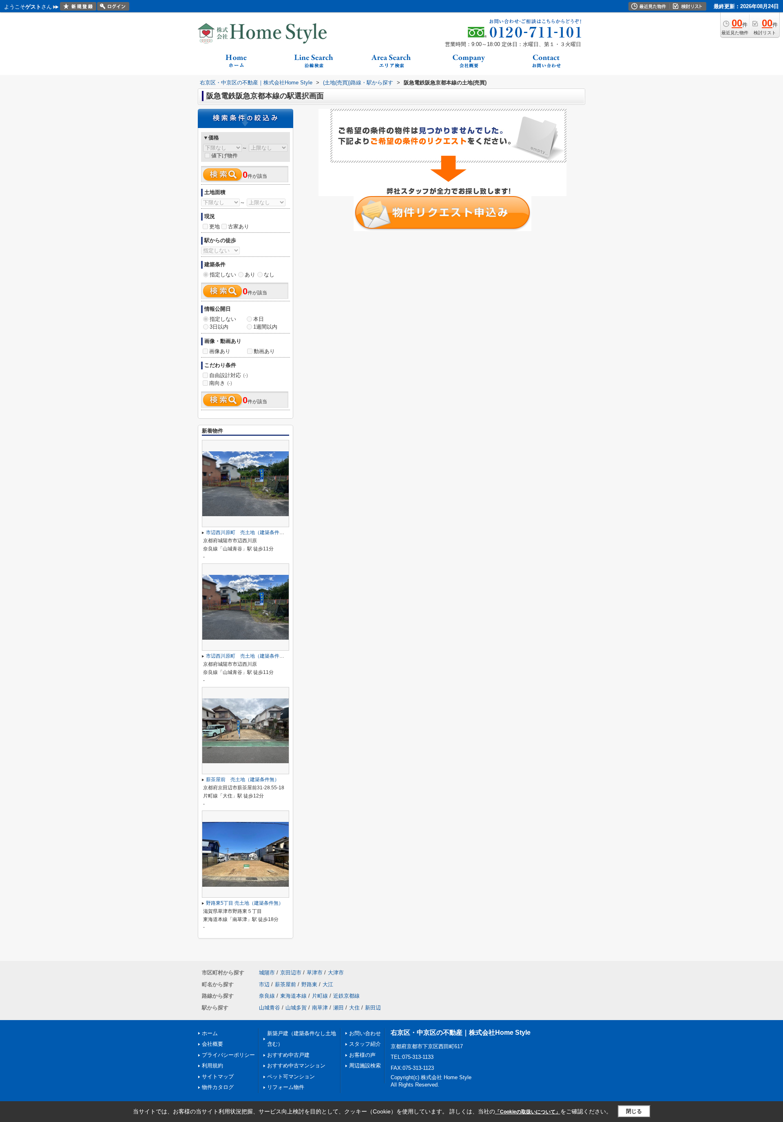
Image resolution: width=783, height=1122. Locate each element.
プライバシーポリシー (228, 1055)
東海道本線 (293, 996)
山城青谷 (269, 1008)
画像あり (219, 351)
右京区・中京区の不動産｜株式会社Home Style (461, 1032)
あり (250, 275)
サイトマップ (218, 1076)
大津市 (336, 973)
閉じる (634, 1111)
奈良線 (267, 996)
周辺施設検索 (365, 1065)
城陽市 (267, 973)
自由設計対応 (228, 375)
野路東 (309, 984)
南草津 (320, 1008)
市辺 (264, 984)
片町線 (320, 996)
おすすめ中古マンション (296, 1065)
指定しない (223, 275)
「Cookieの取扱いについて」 (527, 1112)
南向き (220, 383)
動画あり (264, 351)
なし (269, 275)
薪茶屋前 (285, 984)
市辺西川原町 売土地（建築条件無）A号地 (254, 656)
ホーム (210, 1033)
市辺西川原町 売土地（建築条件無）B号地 (254, 532)
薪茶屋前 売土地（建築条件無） (242, 779)
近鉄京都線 (346, 996)
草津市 (315, 973)
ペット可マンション (291, 1076)
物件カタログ (218, 1087)
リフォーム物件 (285, 1087)
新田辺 (373, 1008)
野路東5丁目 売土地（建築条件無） (244, 903)
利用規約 (212, 1065)
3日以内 (219, 327)
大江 (328, 984)
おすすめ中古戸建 (288, 1055)
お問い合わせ (365, 1033)
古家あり (238, 226)
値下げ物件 (224, 155)
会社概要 (212, 1044)
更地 (214, 226)
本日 (258, 319)
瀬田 (338, 1008)
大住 (354, 1008)
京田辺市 (290, 973)
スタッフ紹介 (365, 1044)
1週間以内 (265, 327)
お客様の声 (362, 1055)
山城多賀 (296, 1008)
